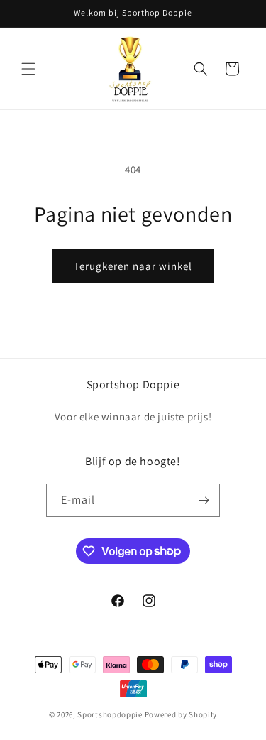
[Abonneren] (203, 500)
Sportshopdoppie (110, 714)
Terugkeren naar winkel (133, 266)
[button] (28, 69)
